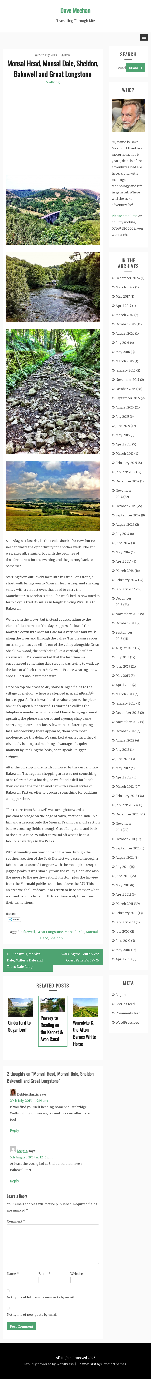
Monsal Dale (74, 932)
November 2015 (127, 380)
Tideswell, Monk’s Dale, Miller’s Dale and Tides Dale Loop (25, 960)
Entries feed (125, 1004)
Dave (67, 55)
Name (13, 1274)
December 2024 (128, 278)
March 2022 (125, 287)
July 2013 (122, 657)
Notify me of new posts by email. (32, 1314)
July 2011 (122, 867)
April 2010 (124, 959)
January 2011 (125, 922)
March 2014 (125, 571)
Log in (121, 995)
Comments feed (128, 1013)
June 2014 (123, 543)
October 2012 (126, 731)
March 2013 (125, 694)
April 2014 (124, 561)
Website (76, 1274)
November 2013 (127, 614)
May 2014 (123, 552)
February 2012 (126, 796)
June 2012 (123, 759)
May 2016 (123, 352)
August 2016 (125, 333)
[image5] (53, 321)
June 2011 (123, 876)
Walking (53, 82)
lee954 (22, 1151)
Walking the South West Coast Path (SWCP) (80, 957)
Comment (16, 1221)
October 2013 (126, 623)
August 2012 (125, 740)
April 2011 (123, 894)
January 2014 (125, 589)
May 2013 (123, 676)
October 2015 (125, 389)
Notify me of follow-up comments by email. (41, 1297)
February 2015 (126, 463)
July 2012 (122, 750)
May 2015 (123, 435)
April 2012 (124, 777)
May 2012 (123, 768)
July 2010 (122, 931)
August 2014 (125, 524)
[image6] (53, 453)
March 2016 (125, 361)
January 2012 (125, 805)
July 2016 (122, 343)
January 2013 (125, 703)
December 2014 (127, 481)
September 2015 (128, 398)
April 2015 (123, 444)
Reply (14, 1130)
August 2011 (125, 857)
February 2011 (126, 913)
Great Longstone (50, 932)
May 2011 (122, 885)
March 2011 (124, 904)
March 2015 (125, 453)
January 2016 (125, 370)
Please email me (124, 216)
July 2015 (122, 417)
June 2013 (123, 666)
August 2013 (125, 648)
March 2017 (125, 315)
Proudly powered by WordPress (49, 1364)
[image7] (53, 530)
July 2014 (122, 534)
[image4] (53, 244)
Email (45, 1274)
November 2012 (127, 722)
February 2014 (126, 580)
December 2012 (127, 713)
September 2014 (128, 515)
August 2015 (125, 407)
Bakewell (27, 932)
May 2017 (123, 296)
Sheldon (56, 938)
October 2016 (126, 324)
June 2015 (123, 426)
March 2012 (125, 786)
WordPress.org (127, 1022)
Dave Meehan (75, 10)
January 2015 (125, 472)
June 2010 (123, 941)
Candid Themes (113, 1364)
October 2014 (126, 506)
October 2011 (125, 839)
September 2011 (128, 848)
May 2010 (123, 950)
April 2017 (123, 306)
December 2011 (127, 814)
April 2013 (124, 685)
